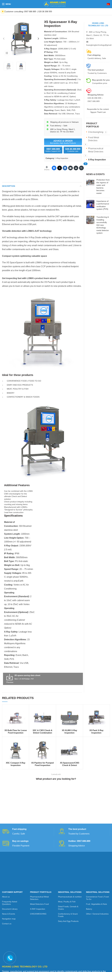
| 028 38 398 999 (44, 11)
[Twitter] (59, 168)
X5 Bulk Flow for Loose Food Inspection (16, 731)
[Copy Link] (81, 168)
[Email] (70, 168)
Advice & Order (63, 142)
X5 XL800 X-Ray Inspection (69, 731)
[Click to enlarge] (7, 53)
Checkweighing (95, 132)
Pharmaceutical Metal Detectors (95, 150)
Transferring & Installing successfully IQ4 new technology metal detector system (102, 225)
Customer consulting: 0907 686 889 (20, 11)
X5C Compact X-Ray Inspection (15, 764)
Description (8, 186)
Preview (9, 682)
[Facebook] (54, 168)
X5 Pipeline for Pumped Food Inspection (42, 764)
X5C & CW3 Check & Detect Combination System (42, 732)
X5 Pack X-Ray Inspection (96, 731)
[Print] (76, 168)
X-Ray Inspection (61, 158)
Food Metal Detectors (93, 139)
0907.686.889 (53, 150)
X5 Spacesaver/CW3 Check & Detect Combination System (69, 765)
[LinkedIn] (65, 168)
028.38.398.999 (72, 150)
